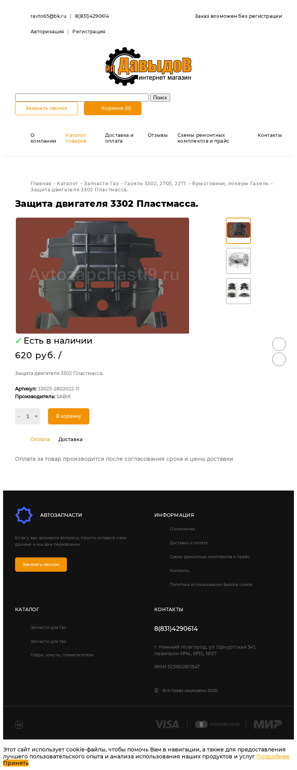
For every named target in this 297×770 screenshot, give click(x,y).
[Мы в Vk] (19, 725)
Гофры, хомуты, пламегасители (62, 655)
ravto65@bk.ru (49, 16)
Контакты (270, 135)
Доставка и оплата (119, 138)
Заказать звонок (47, 108)
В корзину (68, 416)
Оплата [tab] (40, 439)
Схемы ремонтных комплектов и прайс (203, 138)
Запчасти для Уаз (48, 641)
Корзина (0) (115, 108)
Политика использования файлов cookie (211, 584)
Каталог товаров (76, 138)
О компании (43, 138)
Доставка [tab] (70, 439)
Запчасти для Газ (48, 627)
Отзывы (158, 135)
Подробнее (273, 756)
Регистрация (88, 31)
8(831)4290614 (92, 16)
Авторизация (47, 31)
